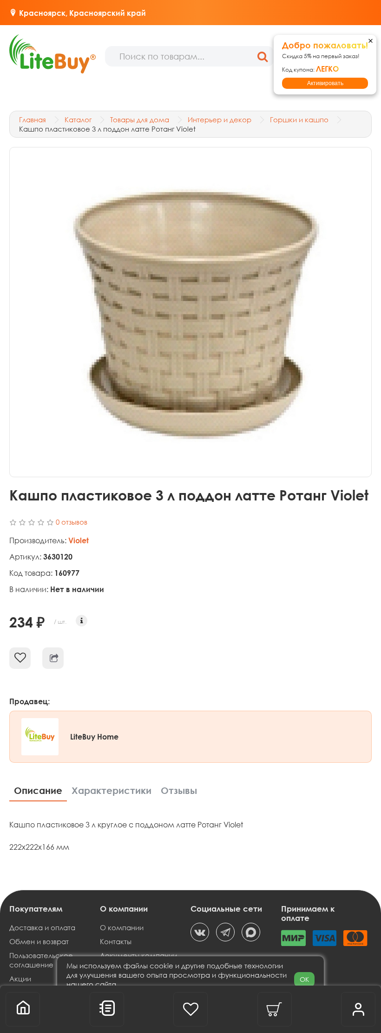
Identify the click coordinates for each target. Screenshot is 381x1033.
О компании (122, 927)
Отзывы (179, 790)
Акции (20, 978)
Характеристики (111, 790)
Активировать (325, 83)
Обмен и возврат (39, 941)
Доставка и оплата (42, 927)
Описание (38, 790)
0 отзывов (71, 521)
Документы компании (138, 955)
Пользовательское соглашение (41, 960)
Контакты (115, 941)
